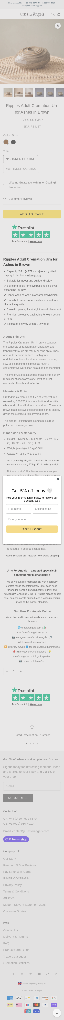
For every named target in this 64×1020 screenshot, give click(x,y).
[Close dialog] (58, 479)
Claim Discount (32, 529)
